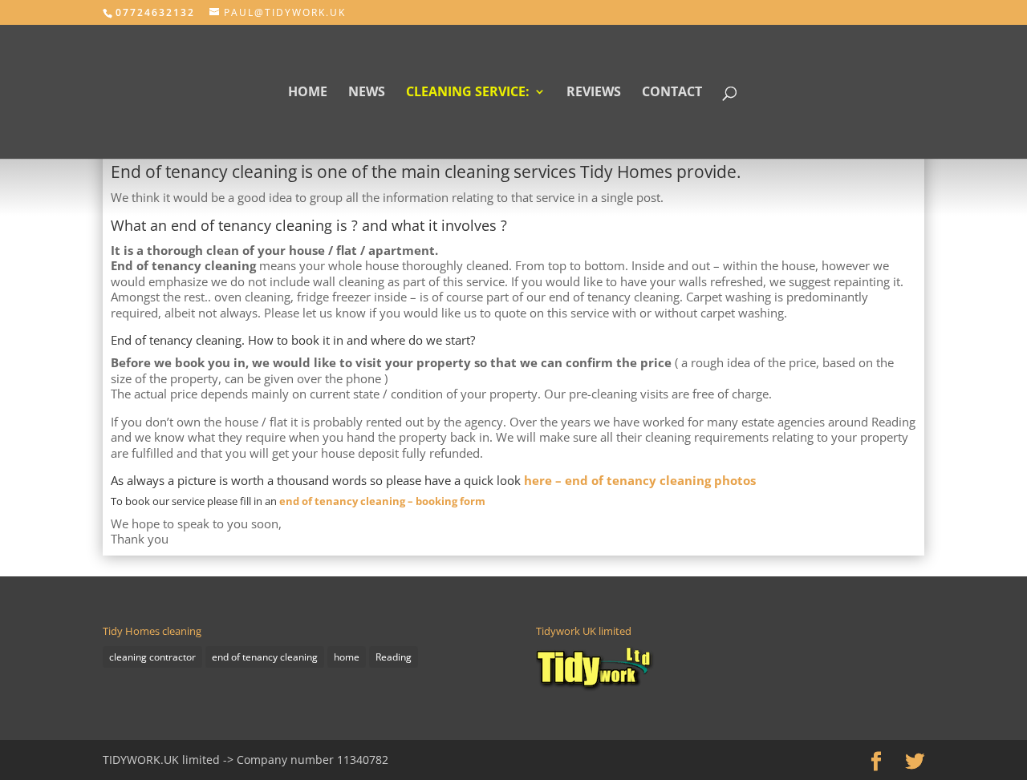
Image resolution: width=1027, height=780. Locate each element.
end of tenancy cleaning (265, 657)
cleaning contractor (152, 657)
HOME (307, 93)
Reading (393, 657)
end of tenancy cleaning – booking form (382, 501)
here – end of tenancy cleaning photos (640, 480)
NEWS (366, 93)
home (346, 657)
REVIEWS (593, 93)
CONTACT (672, 93)
